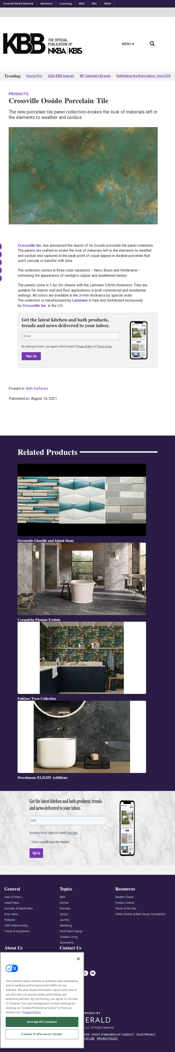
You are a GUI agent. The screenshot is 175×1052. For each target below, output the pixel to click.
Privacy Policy (31, 1012)
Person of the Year (125, 908)
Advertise (46, 3)
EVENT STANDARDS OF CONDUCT (113, 1034)
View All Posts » (13, 897)
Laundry (64, 920)
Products (18, 94)
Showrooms (67, 942)
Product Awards (124, 902)
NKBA (107, 3)
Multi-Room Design (71, 931)
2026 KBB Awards (61, 76)
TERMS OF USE (85, 1038)
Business (65, 908)
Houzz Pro (34, 76)
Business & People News (18, 908)
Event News (11, 914)
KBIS (82, 3)
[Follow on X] (85, 973)
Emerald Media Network (18, 3)
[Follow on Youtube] (92, 973)
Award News (11, 902)
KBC (94, 3)
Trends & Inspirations (17, 931)
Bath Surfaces (37, 388)
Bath (62, 897)
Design (64, 914)
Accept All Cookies (42, 1022)
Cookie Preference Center (42, 1034)
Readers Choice (124, 897)
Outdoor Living (68, 937)
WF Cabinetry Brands (95, 76)
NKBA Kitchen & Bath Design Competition (140, 914)
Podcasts (9, 920)
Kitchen (64, 902)
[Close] (78, 959)
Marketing (66, 925)
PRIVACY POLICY (107, 1038)
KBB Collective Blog (16, 925)
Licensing (65, 3)
